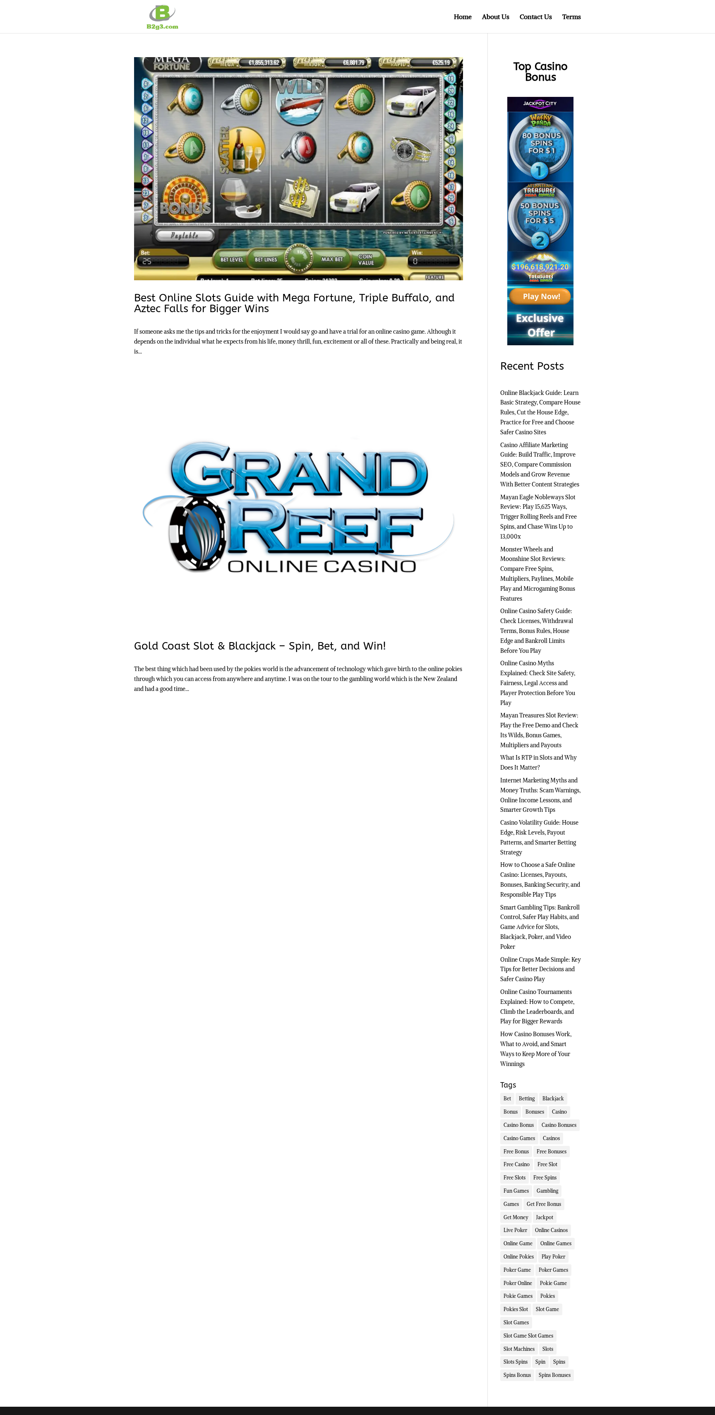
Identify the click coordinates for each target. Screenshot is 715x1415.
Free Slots (514, 1177)
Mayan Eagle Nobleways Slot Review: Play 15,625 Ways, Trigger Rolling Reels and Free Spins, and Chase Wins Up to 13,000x (538, 516)
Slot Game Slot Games (528, 1336)
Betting (527, 1098)
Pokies (547, 1296)
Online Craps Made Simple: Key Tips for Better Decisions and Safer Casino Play (540, 969)
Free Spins (545, 1177)
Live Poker (515, 1230)
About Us (495, 17)
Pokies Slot (516, 1309)
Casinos (551, 1138)
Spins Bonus (517, 1375)
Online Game (518, 1243)
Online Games (555, 1243)
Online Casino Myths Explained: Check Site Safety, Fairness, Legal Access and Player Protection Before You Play (537, 682)
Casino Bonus (519, 1125)
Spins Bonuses (555, 1375)
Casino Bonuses (559, 1125)
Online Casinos (551, 1230)
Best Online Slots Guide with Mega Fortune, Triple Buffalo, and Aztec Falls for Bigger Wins (294, 303)
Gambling (547, 1191)
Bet (507, 1098)
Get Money (516, 1217)
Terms (571, 17)
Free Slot (547, 1164)
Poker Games (553, 1270)
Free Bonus (516, 1151)
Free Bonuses (551, 1151)
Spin (540, 1362)
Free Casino (517, 1164)
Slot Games (516, 1322)
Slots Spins (516, 1362)
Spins (559, 1362)
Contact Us (536, 17)
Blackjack (553, 1098)
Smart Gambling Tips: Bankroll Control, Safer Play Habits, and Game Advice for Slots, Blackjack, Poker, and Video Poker (540, 927)
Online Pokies (519, 1257)
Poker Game (517, 1270)
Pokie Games (518, 1296)
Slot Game (547, 1309)
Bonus (511, 1112)
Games (511, 1204)
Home (463, 17)
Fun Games (516, 1191)
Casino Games (519, 1138)
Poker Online (518, 1283)
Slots (547, 1349)
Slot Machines (519, 1349)
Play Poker (553, 1257)
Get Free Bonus (544, 1204)
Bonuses (534, 1112)
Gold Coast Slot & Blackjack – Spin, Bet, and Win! (260, 646)
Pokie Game (553, 1283)
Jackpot (544, 1217)
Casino (559, 1112)
